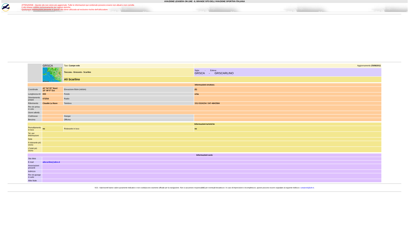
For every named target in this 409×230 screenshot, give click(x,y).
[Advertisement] (375, 7)
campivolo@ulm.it (307, 188)
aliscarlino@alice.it (51, 162)
